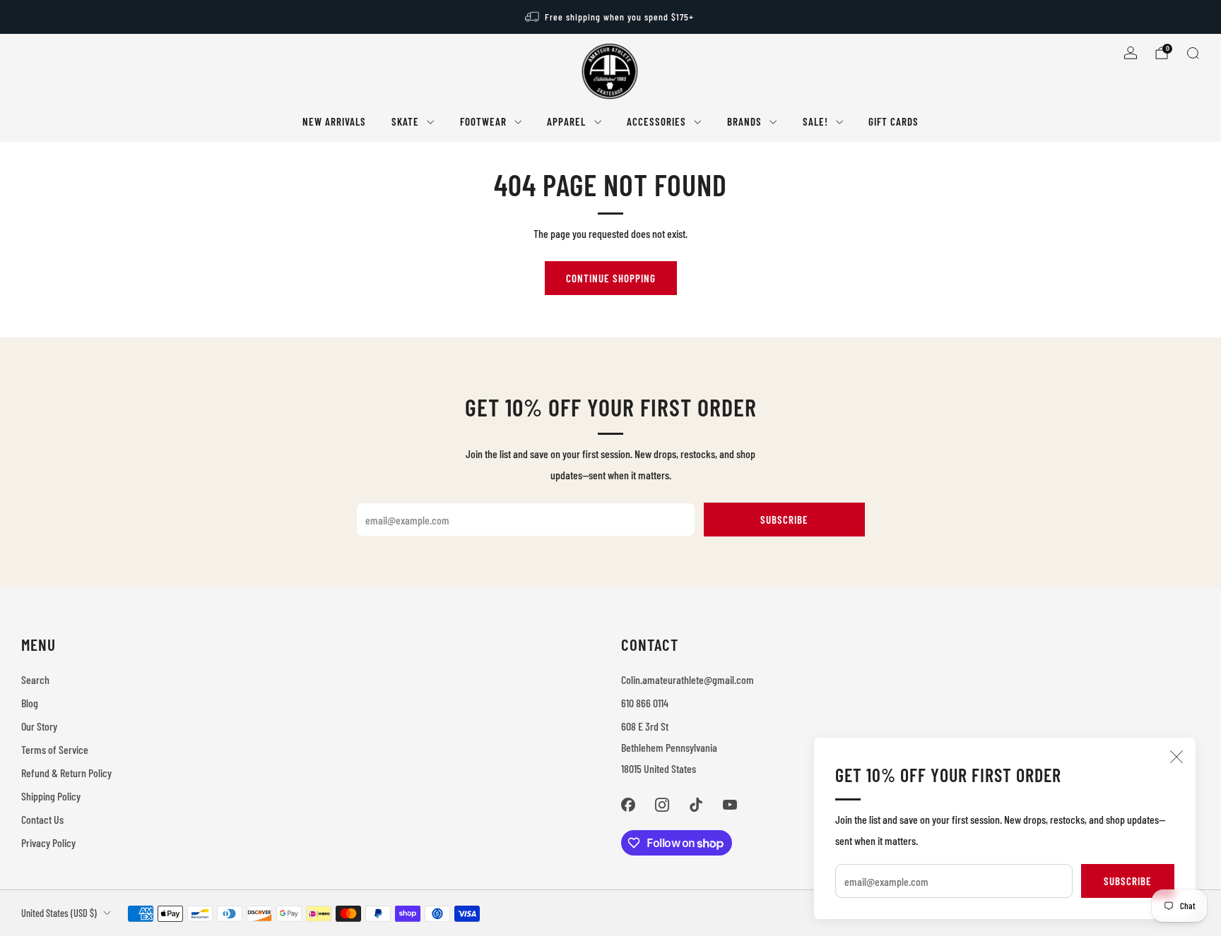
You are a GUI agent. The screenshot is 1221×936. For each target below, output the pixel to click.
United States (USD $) (59, 913)
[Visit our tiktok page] (696, 805)
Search (35, 679)
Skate (405, 121)
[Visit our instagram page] (662, 805)
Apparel (566, 121)
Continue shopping (611, 278)
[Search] (1193, 53)
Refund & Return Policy (66, 772)
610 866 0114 (644, 702)
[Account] (1130, 53)
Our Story (39, 726)
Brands (744, 121)
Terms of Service (54, 749)
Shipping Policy (51, 796)
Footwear (483, 121)
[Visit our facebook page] (628, 805)
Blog (29, 702)
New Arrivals (334, 121)
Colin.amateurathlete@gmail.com (687, 679)
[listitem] (610, 17)
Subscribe (1128, 881)
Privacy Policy (48, 842)
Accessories (656, 121)
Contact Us (42, 819)
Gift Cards (893, 121)
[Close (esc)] (1176, 757)
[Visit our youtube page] (730, 805)
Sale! (815, 121)
